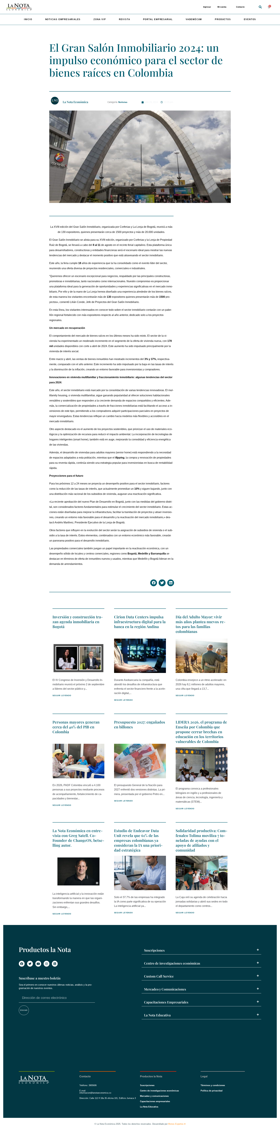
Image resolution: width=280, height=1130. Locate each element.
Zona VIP (99, 19)
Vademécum (194, 19)
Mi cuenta (221, 7)
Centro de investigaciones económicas (172, 963)
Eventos (250, 19)
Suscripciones (154, 950)
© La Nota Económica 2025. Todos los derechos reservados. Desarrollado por (140, 1124)
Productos (223, 19)
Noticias (122, 102)
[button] (260, 7)
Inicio (28, 19)
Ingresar (207, 7)
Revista (124, 19)
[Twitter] (30, 964)
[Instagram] (46, 964)
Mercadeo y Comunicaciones (165, 989)
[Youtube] (38, 964)
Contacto (240, 7)
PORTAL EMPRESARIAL (158, 19)
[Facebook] (22, 964)
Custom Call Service (159, 976)
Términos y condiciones (213, 1085)
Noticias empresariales (63, 19)
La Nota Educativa (157, 1015)
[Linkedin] (55, 964)
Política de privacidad (211, 1090)
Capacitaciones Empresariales (166, 1002)
